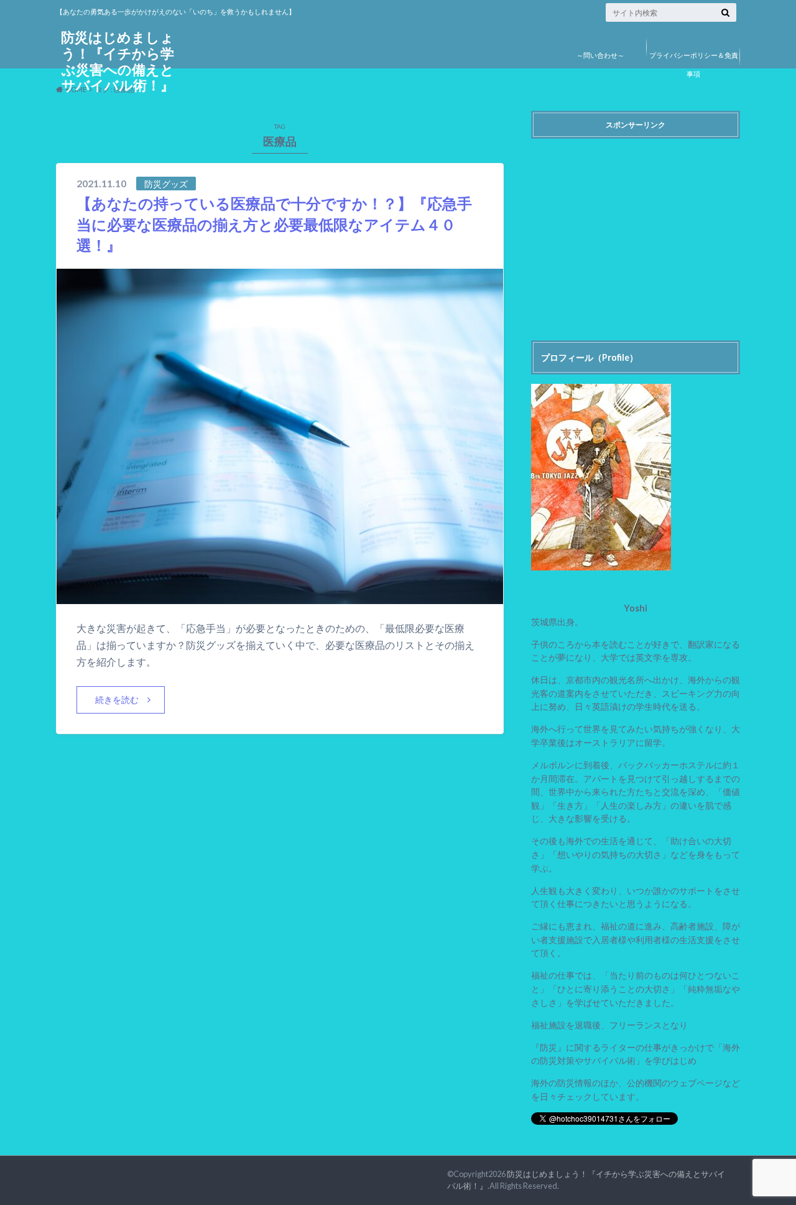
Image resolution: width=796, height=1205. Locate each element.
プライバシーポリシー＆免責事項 (693, 64)
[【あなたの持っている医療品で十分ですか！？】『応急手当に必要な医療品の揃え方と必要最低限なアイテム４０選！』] (280, 596)
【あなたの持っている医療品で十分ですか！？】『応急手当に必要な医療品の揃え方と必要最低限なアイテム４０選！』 (274, 224)
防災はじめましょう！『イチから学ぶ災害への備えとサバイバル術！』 (117, 61)
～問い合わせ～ (600, 55)
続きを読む (117, 699)
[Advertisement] (635, 231)
